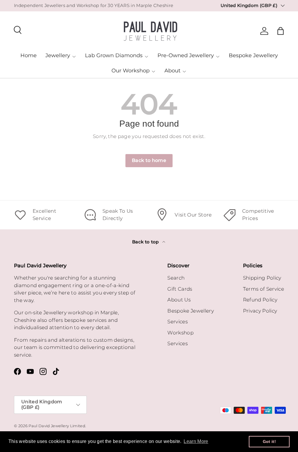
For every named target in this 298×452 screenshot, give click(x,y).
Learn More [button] (196, 441)
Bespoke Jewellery (253, 55)
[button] (280, 31)
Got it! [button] (269, 441)
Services (177, 321)
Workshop (180, 333)
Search (176, 278)
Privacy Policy (260, 311)
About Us (179, 300)
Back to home (149, 160)
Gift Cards (179, 289)
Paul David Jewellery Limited (57, 426)
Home (28, 55)
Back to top (146, 242)
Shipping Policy (262, 278)
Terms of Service (263, 289)
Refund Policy (260, 300)
